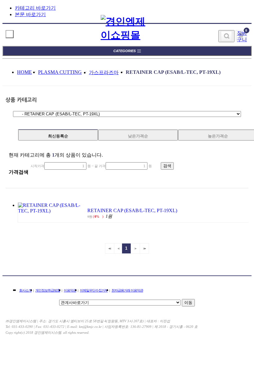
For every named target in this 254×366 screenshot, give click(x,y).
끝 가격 (100, 166)
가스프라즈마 (104, 72)
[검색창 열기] (226, 36)
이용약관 (70, 290)
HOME (24, 72)
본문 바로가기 (30, 14)
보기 (10, 34)
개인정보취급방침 (47, 290)
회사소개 (25, 290)
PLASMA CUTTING (60, 72)
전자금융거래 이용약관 (127, 290)
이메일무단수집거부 (94, 290)
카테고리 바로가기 (35, 8)
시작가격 (37, 166)
